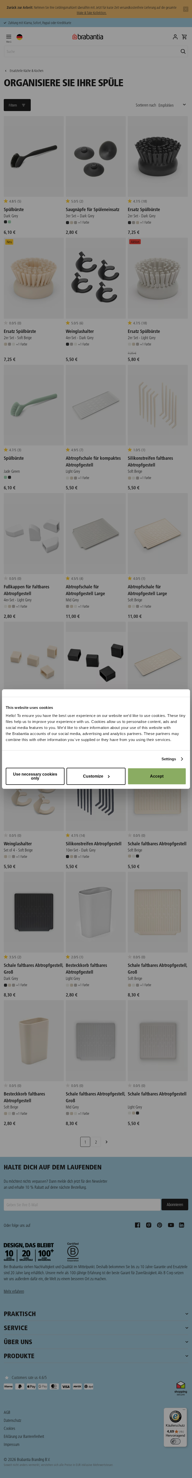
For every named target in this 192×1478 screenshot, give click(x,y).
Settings (169, 759)
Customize (93, 776)
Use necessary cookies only (35, 776)
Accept (157, 776)
